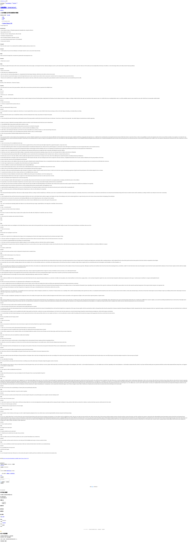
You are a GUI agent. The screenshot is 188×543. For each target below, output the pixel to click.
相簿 (3, 17)
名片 (3, 19)
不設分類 (8, 15)
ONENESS (2, 465)
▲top (1, 475)
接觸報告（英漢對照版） (10, 473)
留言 (10, 470)
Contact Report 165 (7, 23)
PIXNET (87, 529)
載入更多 (2, 477)
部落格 (3, 18)
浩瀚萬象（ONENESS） (8, 7)
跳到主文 (2, 10)
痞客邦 (8, 470)
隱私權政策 (99, 529)
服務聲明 (103, 529)
